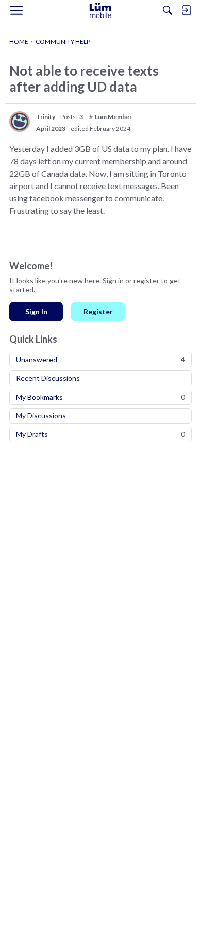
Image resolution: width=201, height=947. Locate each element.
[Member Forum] (100, 10)
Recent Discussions (48, 378)
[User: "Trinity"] (19, 121)
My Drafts (100, 434)
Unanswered (100, 359)
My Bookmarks (100, 397)
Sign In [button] (36, 311)
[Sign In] (186, 10)
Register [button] (98, 311)
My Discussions (41, 415)
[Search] (167, 10)
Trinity (45, 117)
